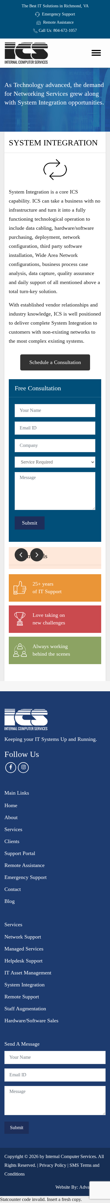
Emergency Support (58, 14)
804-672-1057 (65, 30)
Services (13, 829)
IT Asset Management (27, 973)
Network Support (22, 937)
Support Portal (19, 853)
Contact (12, 889)
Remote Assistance (58, 22)
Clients (11, 841)
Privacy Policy (52, 1165)
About (11, 817)
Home (10, 805)
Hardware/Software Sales (31, 1020)
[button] (21, 554)
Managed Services (23, 949)
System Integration (24, 985)
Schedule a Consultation (55, 362)
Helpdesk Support (23, 961)
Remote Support (21, 997)
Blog (9, 901)
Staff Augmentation (25, 1009)
